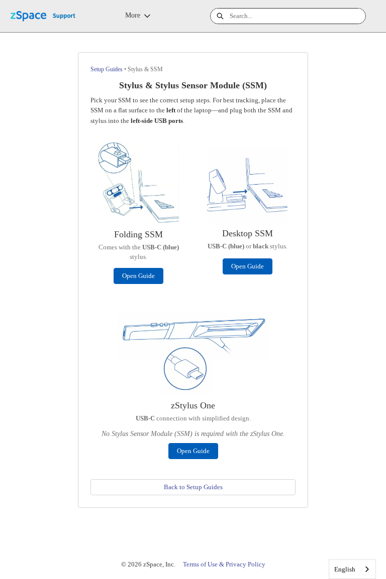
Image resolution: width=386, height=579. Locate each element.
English (344, 569)
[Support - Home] (47, 16)
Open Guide (138, 275)
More (132, 15)
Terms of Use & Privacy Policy (224, 564)
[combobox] (297, 16)
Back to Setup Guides (193, 487)
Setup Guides (106, 69)
